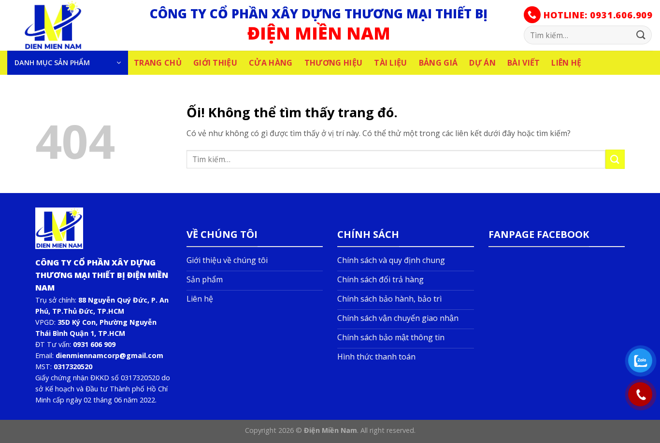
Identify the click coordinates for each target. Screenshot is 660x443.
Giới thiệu (215, 62)
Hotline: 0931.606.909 (597, 15)
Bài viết (523, 62)
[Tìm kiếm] (641, 35)
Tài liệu (390, 62)
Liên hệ (566, 62)
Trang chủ (158, 62)
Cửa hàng (271, 62)
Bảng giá (438, 62)
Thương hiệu (333, 62)
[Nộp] (615, 159)
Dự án (482, 62)
